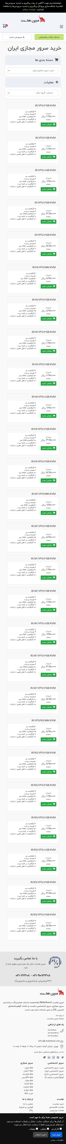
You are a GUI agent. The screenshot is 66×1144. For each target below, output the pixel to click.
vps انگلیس (27, 1077)
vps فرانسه (28, 1074)
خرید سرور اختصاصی (54, 1067)
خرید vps (28, 1093)
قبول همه (56, 1135)
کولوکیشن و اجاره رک (54, 1077)
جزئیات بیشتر (29, 9)
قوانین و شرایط (26, 1107)
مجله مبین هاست (55, 1018)
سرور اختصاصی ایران (54, 1071)
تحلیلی (43, 1129)
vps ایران (29, 1067)
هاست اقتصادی (56, 1107)
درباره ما (60, 1015)
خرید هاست (58, 1104)
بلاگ (31, 1110)
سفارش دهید (47, 124)
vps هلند (29, 1080)
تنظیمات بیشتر (57, 1140)
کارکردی (55, 1129)
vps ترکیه (28, 1090)
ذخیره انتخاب (41, 1135)
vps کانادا (28, 1083)
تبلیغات (32, 1129)
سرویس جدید (15, 37)
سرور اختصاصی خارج (54, 1074)
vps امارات (28, 1087)
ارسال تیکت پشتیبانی (49, 37)
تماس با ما (28, 1104)
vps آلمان (28, 1071)
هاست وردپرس (57, 1110)
